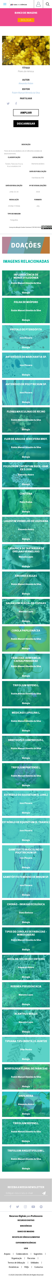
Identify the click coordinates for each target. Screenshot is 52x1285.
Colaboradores (23, 1254)
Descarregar (26, 123)
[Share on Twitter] (8, 103)
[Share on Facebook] (16, 103)
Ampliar (26, 112)
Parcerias (32, 1258)
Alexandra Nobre (26, 83)
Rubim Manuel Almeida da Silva (26, 92)
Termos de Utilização (18, 1263)
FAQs (28, 1267)
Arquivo (9, 1254)
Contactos (38, 1267)
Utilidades (36, 1263)
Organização (18, 1258)
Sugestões (40, 1254)
